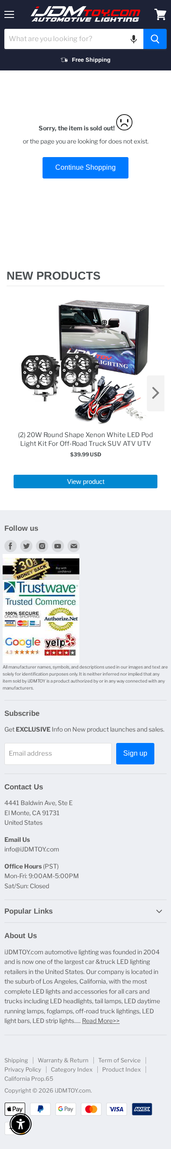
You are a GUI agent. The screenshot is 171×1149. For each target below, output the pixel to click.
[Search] (155, 39)
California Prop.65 (28, 1078)
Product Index (121, 1069)
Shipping (16, 1060)
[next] (155, 393)
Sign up (135, 753)
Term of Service (119, 1060)
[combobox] (73, 39)
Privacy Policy (22, 1069)
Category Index (72, 1069)
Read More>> (101, 1020)
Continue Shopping (85, 167)
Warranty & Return (63, 1060)
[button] (134, 39)
